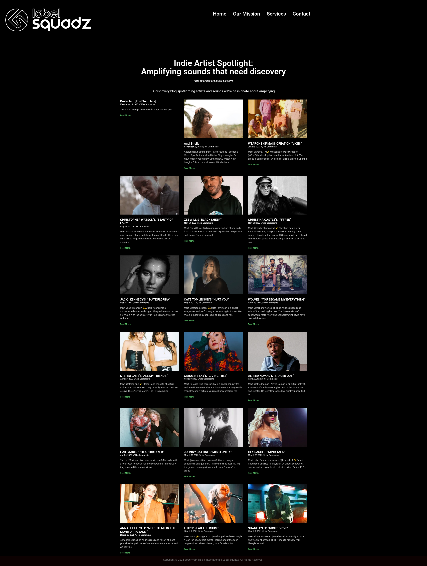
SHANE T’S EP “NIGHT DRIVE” (268, 528)
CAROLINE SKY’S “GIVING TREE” (205, 376)
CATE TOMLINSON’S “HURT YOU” (206, 299)
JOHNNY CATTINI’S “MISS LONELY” (208, 452)
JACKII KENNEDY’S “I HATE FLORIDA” (145, 299)
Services (276, 14)
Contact (301, 14)
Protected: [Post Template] (138, 101)
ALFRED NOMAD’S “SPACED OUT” (271, 376)
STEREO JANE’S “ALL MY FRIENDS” (144, 376)
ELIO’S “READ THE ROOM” (201, 528)
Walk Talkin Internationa (205, 559)
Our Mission (246, 14)
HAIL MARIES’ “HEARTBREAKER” (142, 452)
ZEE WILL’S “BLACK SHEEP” (203, 219)
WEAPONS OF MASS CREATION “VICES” (275, 143)
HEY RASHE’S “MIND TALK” (266, 452)
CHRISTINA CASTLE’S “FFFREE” (269, 219)
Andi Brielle (191, 143)
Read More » (125, 115)
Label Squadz (231, 559)
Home (219, 14)
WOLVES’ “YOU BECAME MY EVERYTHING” (276, 299)
